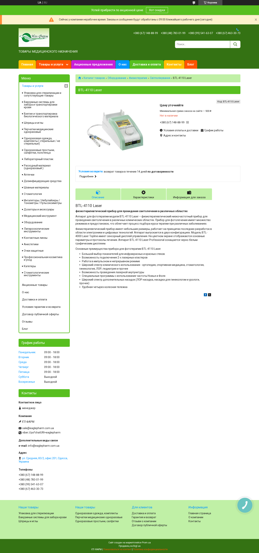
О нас (123, 64)
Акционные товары (34, 285)
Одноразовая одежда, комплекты (96, 513)
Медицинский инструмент (40, 215)
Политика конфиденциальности (150, 549)
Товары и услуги (51, 64)
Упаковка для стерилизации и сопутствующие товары (42, 94)
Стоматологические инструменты (36, 274)
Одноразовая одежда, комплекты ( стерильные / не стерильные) (42, 141)
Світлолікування (160, 78)
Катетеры (30, 266)
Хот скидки (157, 10)
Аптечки (29, 174)
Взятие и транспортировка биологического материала (41, 115)
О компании (195, 517)
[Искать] (235, 44)
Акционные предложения (93, 64)
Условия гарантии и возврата (41, 307)
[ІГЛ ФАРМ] (34, 37)
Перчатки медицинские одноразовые (38, 130)
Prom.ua (146, 542)
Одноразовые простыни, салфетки (97, 521)
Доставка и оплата (147, 64)
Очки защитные (34, 250)
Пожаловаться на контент (117, 549)
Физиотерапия (138, 78)
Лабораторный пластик (38, 159)
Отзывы (27, 321)
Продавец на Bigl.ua (129, 546)
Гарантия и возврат (144, 517)
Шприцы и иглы (33, 122)
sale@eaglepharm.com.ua (38, 428)
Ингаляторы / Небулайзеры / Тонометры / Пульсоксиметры (43, 202)
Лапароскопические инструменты (36, 230)
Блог (190, 64)
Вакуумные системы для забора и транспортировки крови (40, 104)
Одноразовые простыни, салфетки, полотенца (39, 151)
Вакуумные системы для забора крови (43, 517)
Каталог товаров (94, 78)
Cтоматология (33, 193)
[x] (209, 295)
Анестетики (31, 244)
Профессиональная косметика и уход (43, 258)
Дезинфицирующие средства (42, 181)
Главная (27, 64)
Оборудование (117, 78)
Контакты (174, 64)
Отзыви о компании (144, 521)
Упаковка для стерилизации (36, 513)
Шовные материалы (36, 187)
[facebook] (205, 295)
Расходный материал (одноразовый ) (37, 167)
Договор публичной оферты (40, 314)
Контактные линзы (35, 237)
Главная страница (199, 513)
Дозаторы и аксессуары (39, 209)
